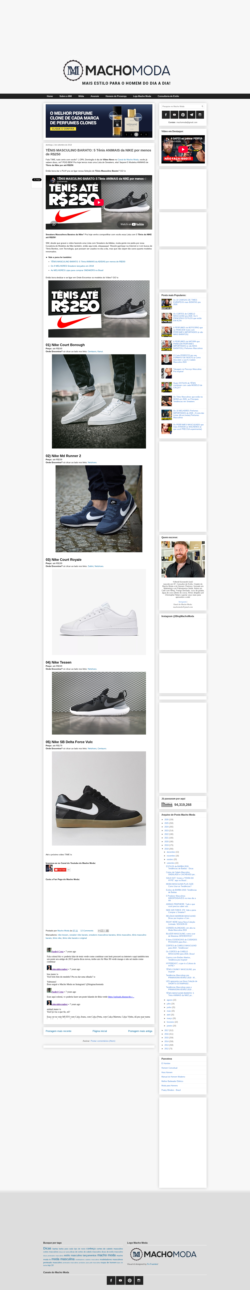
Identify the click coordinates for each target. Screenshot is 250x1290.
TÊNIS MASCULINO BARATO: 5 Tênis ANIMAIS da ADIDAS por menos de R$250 (88, 261)
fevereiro (171, 1022)
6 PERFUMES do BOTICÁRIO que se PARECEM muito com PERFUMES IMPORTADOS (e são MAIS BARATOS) (188, 330)
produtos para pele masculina (89, 1262)
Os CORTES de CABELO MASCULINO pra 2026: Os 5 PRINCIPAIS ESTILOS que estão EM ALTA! (187, 317)
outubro (170, 859)
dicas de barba (64, 1252)
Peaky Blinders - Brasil (171, 1090)
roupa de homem (109, 1262)
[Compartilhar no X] (104, 930)
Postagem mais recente (58, 1031)
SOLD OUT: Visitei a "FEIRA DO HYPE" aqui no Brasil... (180, 879)
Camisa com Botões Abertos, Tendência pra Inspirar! (178, 958)
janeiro (170, 1026)
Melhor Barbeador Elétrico (172, 1081)
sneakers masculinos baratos (102, 935)
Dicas (47, 1248)
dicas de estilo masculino (112, 1252)
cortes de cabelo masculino (110, 1249)
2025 (166, 823)
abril (169, 1015)
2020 (166, 841)
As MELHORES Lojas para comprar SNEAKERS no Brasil (77, 270)
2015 (166, 1038)
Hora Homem (166, 1072)
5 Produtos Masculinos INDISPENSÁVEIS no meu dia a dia (181, 898)
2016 (166, 1034)
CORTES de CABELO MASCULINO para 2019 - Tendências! (181, 947)
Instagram (182, 601)
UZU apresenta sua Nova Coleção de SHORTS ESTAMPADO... (181, 982)
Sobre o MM (65, 96)
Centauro (92, 351)
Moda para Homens (169, 1086)
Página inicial (100, 1031)
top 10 (51, 1265)
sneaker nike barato (78, 935)
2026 (166, 819)
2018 (166, 849)
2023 (166, 830)
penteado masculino (52, 1262)
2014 (166, 1041)
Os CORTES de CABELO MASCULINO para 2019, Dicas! (180, 952)
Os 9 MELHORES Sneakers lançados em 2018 (72, 266)
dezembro (171, 852)
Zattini (90, 566)
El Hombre (165, 1063)
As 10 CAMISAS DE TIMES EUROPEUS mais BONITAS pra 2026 (187, 302)
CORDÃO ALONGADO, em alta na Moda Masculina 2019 (180, 929)
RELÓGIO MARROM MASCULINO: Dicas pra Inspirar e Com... (181, 917)
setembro (171, 863)
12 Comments (86, 930)
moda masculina (63, 1259)
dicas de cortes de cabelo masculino (85, 1252)
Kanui (100, 351)
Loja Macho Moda (142, 96)
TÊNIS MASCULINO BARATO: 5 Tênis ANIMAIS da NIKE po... (180, 994)
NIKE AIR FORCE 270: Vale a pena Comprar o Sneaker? (181, 911)
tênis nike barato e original (75, 938)
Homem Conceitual (169, 1068)
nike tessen (63, 935)
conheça (90, 1248)
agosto (170, 1000)
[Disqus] (99, 983)
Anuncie (95, 96)
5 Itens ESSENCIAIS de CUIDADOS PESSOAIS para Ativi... (181, 941)
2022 (166, 834)
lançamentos (89, 1255)
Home (50, 96)
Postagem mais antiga (140, 1031)
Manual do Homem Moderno (173, 1077)
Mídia (81, 96)
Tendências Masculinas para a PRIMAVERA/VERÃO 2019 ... (180, 988)
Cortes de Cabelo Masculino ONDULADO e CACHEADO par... (181, 873)
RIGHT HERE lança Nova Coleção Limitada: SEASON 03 (180, 923)
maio (169, 1011)
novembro (171, 856)
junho (169, 1007)
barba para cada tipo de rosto (72, 1249)
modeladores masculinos (111, 1259)
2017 (166, 1030)
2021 (166, 838)
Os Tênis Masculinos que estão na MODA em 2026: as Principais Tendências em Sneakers (188, 399)
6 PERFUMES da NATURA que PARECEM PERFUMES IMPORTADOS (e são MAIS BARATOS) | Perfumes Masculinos (188, 344)
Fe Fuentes (152, 1264)
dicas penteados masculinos (53, 1256)
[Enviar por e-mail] (99, 930)
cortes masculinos (51, 1252)
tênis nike (57, 938)
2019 (166, 845)
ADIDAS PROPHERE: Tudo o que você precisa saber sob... (180, 905)
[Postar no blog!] (102, 930)
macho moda (106, 1255)
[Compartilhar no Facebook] (107, 930)
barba (55, 1249)
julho (169, 1004)
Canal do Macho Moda (128, 159)
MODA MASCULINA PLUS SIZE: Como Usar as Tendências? (180, 885)
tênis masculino (124, 935)
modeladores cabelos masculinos (87, 1259)
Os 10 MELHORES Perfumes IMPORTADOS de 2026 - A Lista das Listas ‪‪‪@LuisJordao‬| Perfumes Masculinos (188, 414)
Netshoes (92, 462)
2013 (166, 1045)
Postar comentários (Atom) (103, 1041)
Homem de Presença (116, 96)
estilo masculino (73, 1255)
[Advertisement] (118, 27)
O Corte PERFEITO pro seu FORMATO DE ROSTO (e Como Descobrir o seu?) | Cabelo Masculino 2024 (187, 358)
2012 (166, 1049)
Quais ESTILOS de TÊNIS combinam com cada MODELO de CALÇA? (187, 385)
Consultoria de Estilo (168, 96)
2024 (166, 827)
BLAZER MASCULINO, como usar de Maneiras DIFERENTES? (180, 935)
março (170, 1018)
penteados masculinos (71, 1262)
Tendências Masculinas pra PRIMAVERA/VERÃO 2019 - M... (181, 976)
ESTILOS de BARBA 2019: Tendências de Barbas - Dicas (179, 867)
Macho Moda (63, 930)
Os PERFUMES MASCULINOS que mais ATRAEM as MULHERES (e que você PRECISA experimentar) (188, 427)
